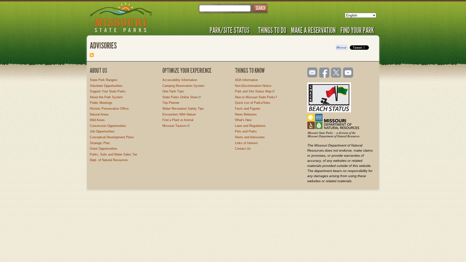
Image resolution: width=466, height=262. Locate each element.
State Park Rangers (103, 80)
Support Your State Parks (108, 91)
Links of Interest (246, 143)
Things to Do (272, 30)
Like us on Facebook (324, 73)
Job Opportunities (102, 131)
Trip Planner (170, 103)
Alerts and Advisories (250, 137)
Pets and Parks (246, 131)
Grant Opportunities (103, 148)
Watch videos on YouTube (348, 73)
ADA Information (246, 80)
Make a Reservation (313, 30)
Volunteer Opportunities (106, 86)
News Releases (246, 114)
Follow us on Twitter (335, 73)
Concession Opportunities (108, 126)
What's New (243, 120)
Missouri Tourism (174, 126)
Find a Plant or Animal (177, 120)
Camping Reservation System (183, 86)
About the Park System (106, 97)
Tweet (357, 47)
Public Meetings (101, 103)
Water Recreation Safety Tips (183, 108)
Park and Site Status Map (253, 91)
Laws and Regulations (250, 126)
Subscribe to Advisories (92, 55)
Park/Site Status (230, 30)
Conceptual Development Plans (112, 137)
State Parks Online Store (180, 97)
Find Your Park (357, 30)
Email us (311, 72)
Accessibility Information (179, 80)
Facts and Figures (247, 108)
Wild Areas (97, 120)
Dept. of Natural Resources (109, 160)
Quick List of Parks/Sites (252, 103)
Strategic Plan (100, 143)
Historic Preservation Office (109, 108)
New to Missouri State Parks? (256, 97)
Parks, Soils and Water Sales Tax (113, 154)
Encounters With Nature (179, 114)
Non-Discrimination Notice (253, 86)
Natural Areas (99, 114)
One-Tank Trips (173, 91)
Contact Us (243, 148)
